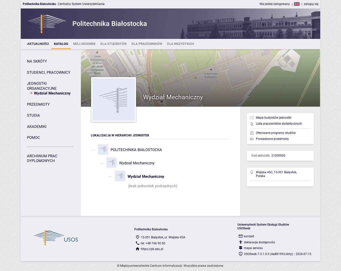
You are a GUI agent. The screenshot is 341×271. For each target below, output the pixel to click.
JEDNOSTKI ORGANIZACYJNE (42, 86)
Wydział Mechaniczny (137, 163)
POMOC (33, 137)
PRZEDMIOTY (38, 104)
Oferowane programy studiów (276, 133)
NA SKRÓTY (37, 61)
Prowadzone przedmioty (272, 139)
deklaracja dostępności (259, 242)
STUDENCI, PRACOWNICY (48, 72)
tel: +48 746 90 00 (153, 243)
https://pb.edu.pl (152, 249)
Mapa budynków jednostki (273, 117)
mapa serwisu (253, 248)
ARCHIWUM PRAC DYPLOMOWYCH (42, 158)
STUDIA (33, 115)
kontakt (249, 236)
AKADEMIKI (36, 126)
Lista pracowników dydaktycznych (279, 123)
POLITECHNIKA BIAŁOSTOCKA (136, 150)
